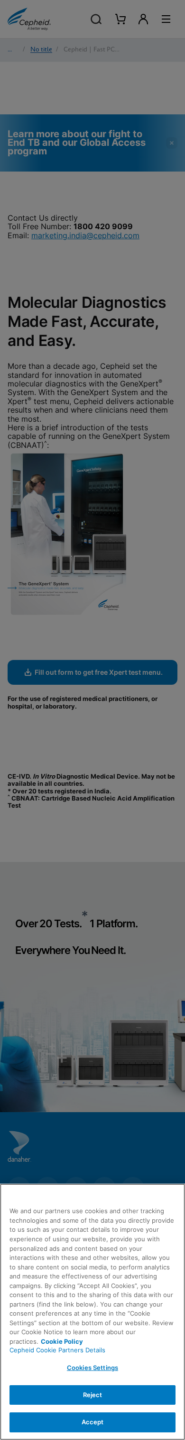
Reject (92, 1395)
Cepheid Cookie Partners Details (57, 1350)
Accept (93, 1422)
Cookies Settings (92, 1367)
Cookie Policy (62, 1341)
